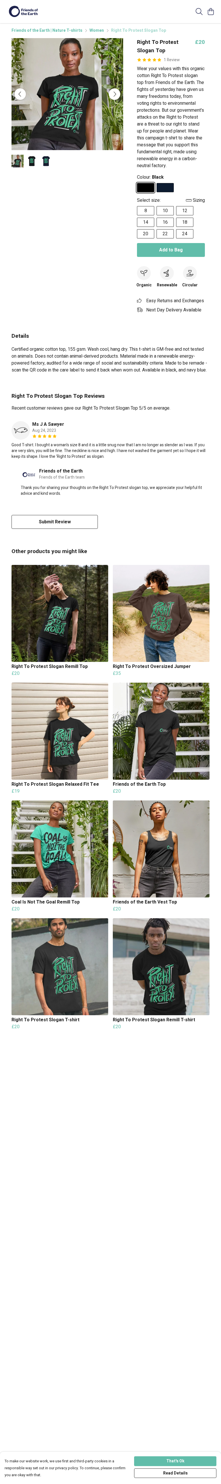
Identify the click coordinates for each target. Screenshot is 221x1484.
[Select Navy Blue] (165, 187)
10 (165, 210)
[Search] (199, 11)
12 (184, 210)
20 (145, 233)
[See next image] (114, 94)
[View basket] (210, 11)
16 (165, 222)
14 (145, 222)
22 (165, 233)
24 (184, 233)
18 (184, 222)
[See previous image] (20, 94)
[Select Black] (145, 187)
